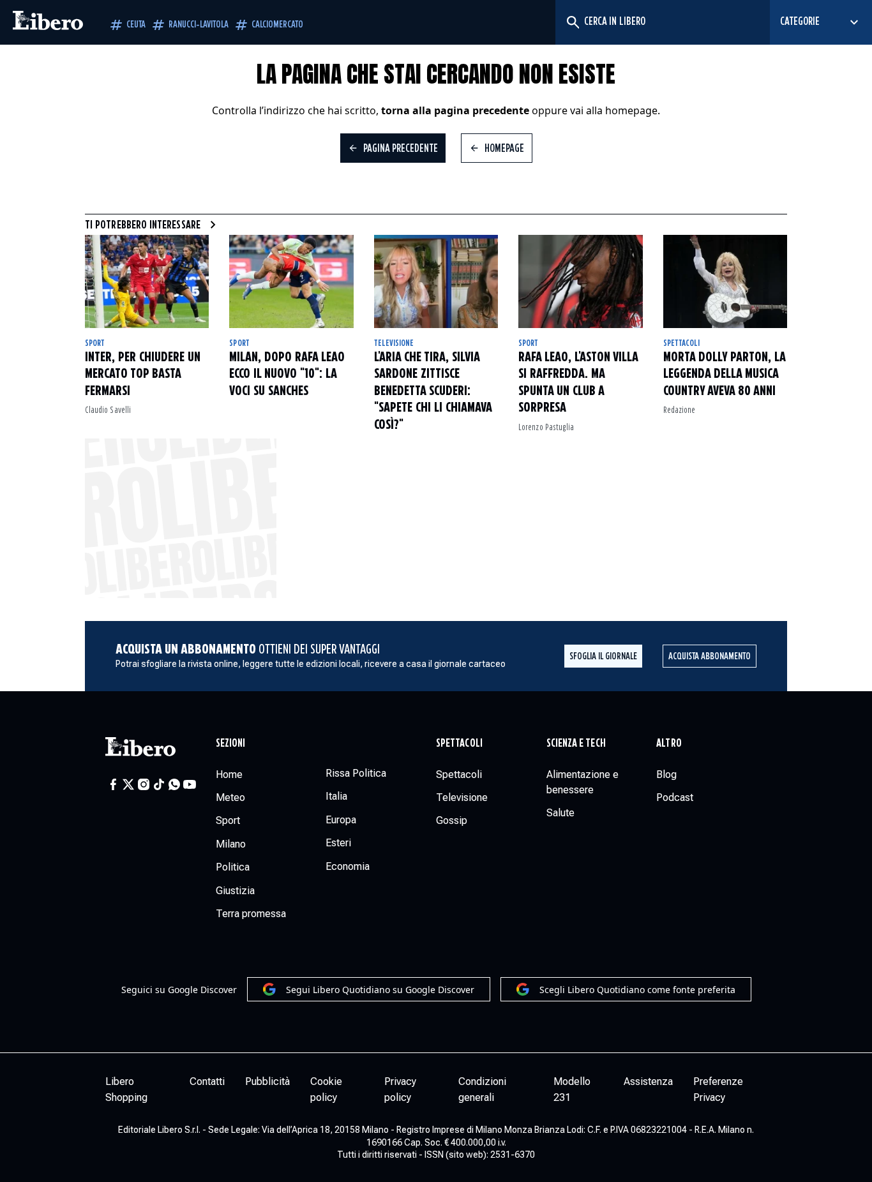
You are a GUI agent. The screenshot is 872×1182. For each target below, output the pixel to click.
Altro (668, 743)
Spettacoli (681, 343)
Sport (95, 343)
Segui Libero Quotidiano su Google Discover (380, 990)
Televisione (394, 343)
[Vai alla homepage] (48, 22)
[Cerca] (572, 22)
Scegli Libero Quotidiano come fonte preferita (637, 990)
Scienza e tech (576, 743)
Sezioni (231, 743)
